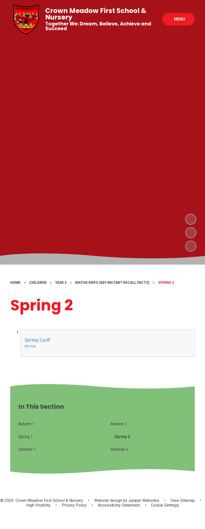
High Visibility (38, 505)
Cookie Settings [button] (165, 505)
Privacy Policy (74, 505)
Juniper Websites (143, 500)
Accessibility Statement (119, 505)
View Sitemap (182, 500)
